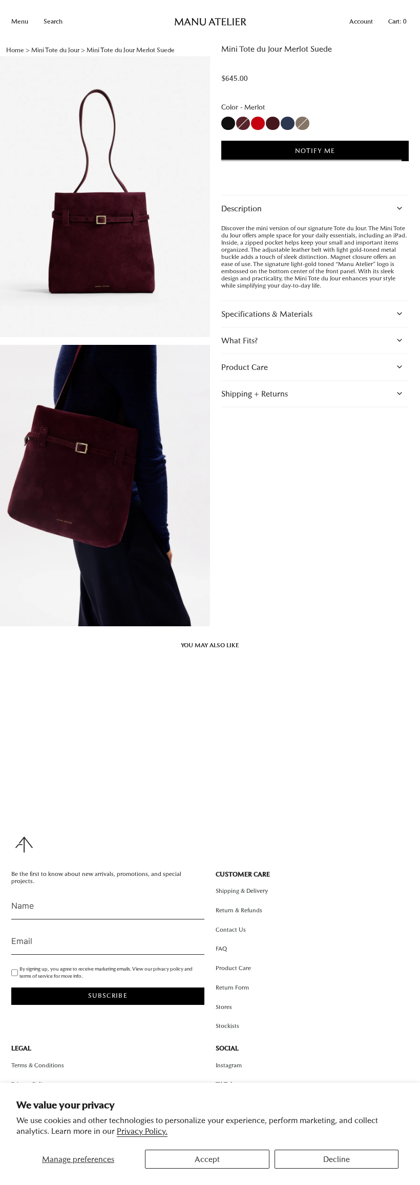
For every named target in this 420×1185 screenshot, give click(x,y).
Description (241, 208)
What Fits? (239, 340)
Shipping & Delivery (242, 890)
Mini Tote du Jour (55, 50)
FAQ (221, 948)
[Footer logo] (24, 844)
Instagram (229, 1065)
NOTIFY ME (315, 151)
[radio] (228, 123)
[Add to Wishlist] (308, 172)
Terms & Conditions (37, 1065)
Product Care (244, 367)
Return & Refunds (239, 910)
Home (15, 50)
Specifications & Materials (266, 314)
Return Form (232, 987)
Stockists (227, 1025)
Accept (207, 1159)
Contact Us (231, 929)
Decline (336, 1159)
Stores (224, 1007)
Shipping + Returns (254, 394)
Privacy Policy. (142, 1131)
